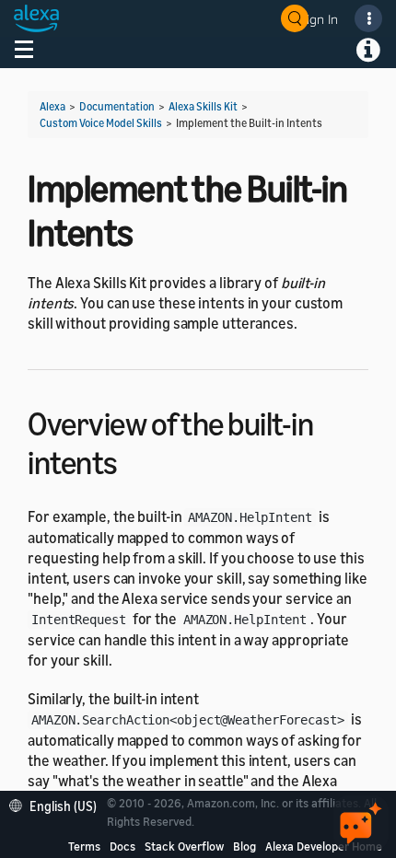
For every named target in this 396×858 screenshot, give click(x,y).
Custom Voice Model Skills (101, 123)
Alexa (52, 106)
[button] (57, 804)
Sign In (318, 19)
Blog (244, 846)
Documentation (117, 106)
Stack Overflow (184, 846)
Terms (84, 846)
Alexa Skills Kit (203, 106)
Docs (122, 846)
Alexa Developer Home (323, 846)
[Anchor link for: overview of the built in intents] (134, 460)
